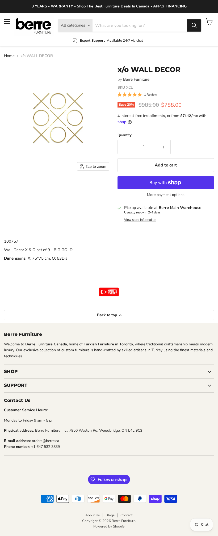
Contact (126, 515)
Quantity (125, 135)
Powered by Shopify (109, 526)
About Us (92, 515)
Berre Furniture (136, 79)
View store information (140, 220)
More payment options (166, 195)
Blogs (110, 515)
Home (9, 56)
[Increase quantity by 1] (164, 147)
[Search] (194, 25)
